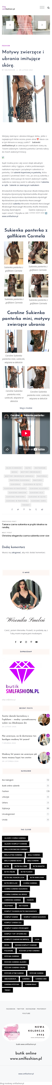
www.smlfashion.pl (10, 216)
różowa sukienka (11, 956)
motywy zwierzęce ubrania (19, 476)
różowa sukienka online (14, 967)
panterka (42, 476)
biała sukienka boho (13, 861)
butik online (9, 872)
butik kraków (39, 866)
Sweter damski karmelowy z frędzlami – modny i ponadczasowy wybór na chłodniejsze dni (19, 719)
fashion (30, 900)
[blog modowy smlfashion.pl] (19, 7)
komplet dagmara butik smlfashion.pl (20, 911)
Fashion (26, 23)
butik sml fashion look (14, 877)
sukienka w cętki (32, 484)
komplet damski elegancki (35, 917)
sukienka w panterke (15, 489)
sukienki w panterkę (17, 501)
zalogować (16, 552)
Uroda (4, 819)
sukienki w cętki (37, 497)
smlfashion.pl (10, 979)
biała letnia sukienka (13, 855)
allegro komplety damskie (15, 844)
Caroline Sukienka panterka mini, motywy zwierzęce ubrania (26, 319)
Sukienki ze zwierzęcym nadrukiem (24, 185)
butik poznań (26, 872)
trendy (26, 505)
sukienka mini (41, 979)
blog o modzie (26, 408)
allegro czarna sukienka (15, 838)
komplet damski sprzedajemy (16, 928)
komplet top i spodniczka (15, 934)
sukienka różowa (11, 984)
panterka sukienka (19, 480)
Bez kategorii (7, 780)
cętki (28, 468)
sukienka (17, 203)
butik (6, 866)
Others (5, 802)
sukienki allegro (39, 489)
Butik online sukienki (10, 785)
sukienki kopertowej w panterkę (27, 172)
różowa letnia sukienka (29, 951)
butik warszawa (37, 877)
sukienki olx (36, 493)
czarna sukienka (30, 883)
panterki (37, 480)
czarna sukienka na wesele (15, 894)
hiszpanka (8, 906)
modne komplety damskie (26, 945)
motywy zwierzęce (30, 472)
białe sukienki (33, 861)
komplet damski (11, 917)
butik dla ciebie (21, 866)
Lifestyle (5, 797)
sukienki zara (38, 501)
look (37, 939)
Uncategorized (8, 814)
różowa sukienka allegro (15, 962)
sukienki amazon (17, 493)
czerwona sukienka (12, 900)
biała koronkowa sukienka (15, 849)
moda (14, 472)
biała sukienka (34, 855)
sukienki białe (30, 984)
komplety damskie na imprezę (16, 939)
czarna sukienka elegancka (16, 889)
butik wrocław (10, 883)
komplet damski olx (12, 922)
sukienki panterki (15, 497)
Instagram (40, 468)
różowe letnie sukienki (14, 973)
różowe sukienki (36, 973)
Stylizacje (6, 808)
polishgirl (8, 951)
